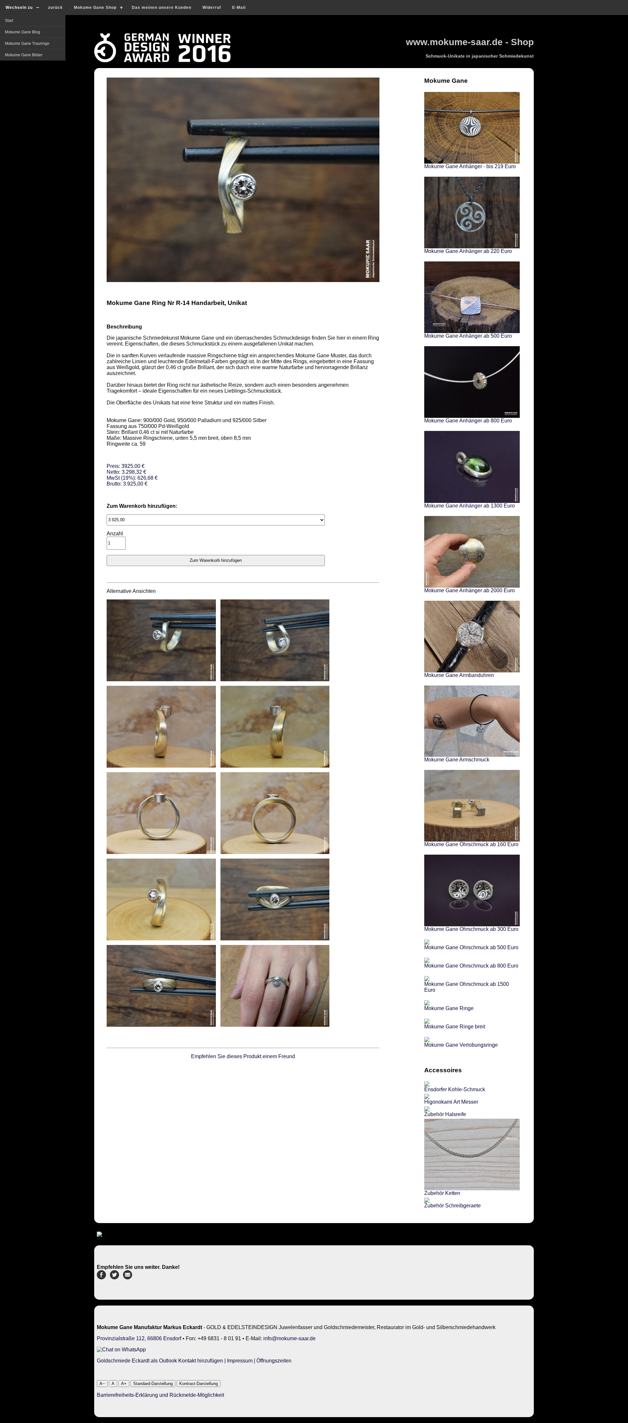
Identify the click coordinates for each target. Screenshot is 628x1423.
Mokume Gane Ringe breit (454, 1026)
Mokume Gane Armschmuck (456, 759)
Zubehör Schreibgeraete (452, 1205)
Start (9, 20)
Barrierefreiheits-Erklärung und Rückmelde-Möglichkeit (160, 1395)
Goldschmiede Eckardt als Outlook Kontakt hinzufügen (160, 1360)
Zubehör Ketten (442, 1193)
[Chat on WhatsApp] (121, 1349)
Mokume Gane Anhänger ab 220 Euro (468, 251)
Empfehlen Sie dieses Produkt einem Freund (243, 1056)
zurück (55, 7)
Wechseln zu (19, 7)
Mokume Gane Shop (95, 7)
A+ (124, 1383)
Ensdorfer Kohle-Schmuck (454, 1089)
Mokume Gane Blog (22, 32)
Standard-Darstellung (153, 1383)
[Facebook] (101, 1277)
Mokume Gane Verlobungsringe (461, 1045)
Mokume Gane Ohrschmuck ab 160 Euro (471, 844)
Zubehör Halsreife (445, 1114)
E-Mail (239, 7)
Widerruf (211, 7)
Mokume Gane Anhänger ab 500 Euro (468, 336)
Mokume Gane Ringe (449, 1008)
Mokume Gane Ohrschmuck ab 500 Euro (471, 947)
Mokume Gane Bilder (24, 55)
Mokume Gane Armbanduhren (459, 675)
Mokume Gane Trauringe (27, 43)
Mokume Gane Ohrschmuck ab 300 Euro (471, 929)
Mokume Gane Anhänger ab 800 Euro (468, 420)
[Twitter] (114, 1277)
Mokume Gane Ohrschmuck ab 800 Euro (471, 966)
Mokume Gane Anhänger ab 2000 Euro (469, 590)
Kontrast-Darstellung (198, 1383)
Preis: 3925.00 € (132, 475)
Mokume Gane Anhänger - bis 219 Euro (470, 166)
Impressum (240, 1360)
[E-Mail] (127, 1277)
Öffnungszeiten (273, 1360)
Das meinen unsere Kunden (161, 7)
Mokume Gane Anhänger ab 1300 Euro (469, 505)
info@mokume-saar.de (289, 1338)
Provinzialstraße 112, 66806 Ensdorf (139, 1338)
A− (102, 1383)
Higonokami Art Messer (451, 1102)
